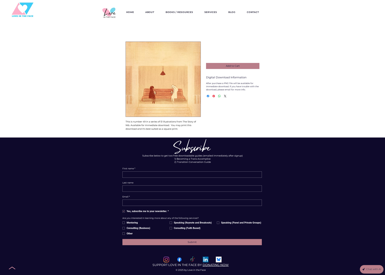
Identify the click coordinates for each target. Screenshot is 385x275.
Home (129, 30)
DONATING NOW (216, 265)
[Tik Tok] (192, 259)
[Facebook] (179, 259)
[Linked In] (205, 259)
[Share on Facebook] (208, 96)
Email (126, 196)
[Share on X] (225, 96)
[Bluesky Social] (219, 259)
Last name (127, 182)
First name (128, 168)
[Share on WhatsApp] (219, 96)
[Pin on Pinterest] (214, 96)
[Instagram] (166, 259)
